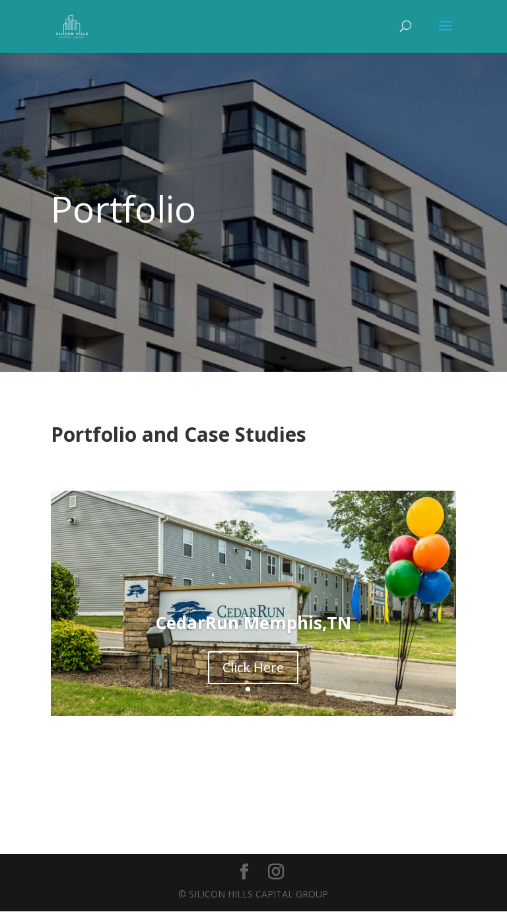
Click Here (253, 667)
